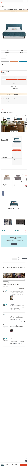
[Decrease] (2, 79)
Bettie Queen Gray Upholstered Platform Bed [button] (18, 343)
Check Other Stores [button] (9, 107)
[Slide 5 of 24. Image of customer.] (17, 275)
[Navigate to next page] (17, 348)
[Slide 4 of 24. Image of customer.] (14, 275)
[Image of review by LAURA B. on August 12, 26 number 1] (11, 298)
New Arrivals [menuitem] (20, 9)
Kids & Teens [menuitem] (8, 9)
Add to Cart (24, 464)
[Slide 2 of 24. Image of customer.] (7, 275)
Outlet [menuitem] (26, 9)
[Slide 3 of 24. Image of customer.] (10, 275)
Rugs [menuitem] (14, 9)
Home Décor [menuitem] (16, 9)
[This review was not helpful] (24, 345)
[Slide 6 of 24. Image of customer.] (20, 275)
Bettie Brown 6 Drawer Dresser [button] (17, 319)
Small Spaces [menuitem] (23, 9)
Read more (11, 295)
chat (9, 109)
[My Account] (15, 7)
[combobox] (6, 282)
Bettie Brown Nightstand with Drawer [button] (17, 309)
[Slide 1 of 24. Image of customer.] (4, 275)
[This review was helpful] (23, 345)
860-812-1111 (6, 109)
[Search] (26, 4)
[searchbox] (13, 279)
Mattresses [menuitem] (5, 9)
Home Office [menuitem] (12, 9)
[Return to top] (26, 458)
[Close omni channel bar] (27, 11)
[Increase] (4, 79)
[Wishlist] (17, 7)
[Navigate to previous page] (10, 348)
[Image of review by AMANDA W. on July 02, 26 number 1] (11, 330)
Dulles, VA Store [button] (5, 107)
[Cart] (19, 7)
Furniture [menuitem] (3, 9)
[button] (16, 11)
